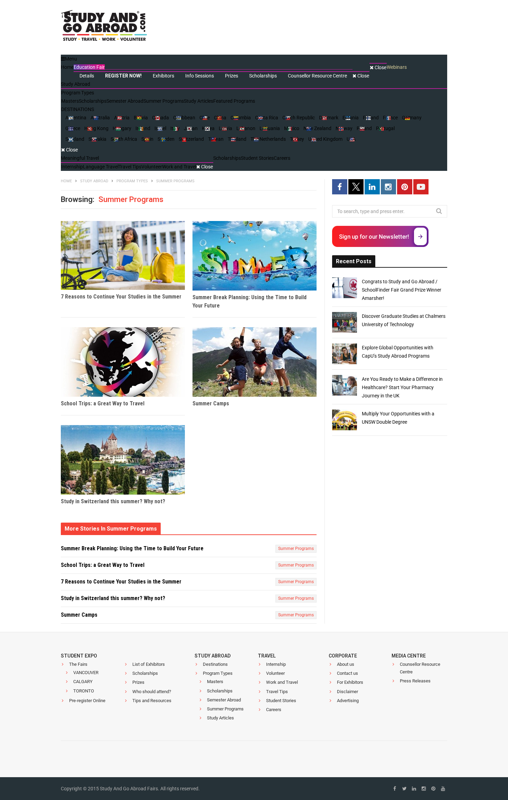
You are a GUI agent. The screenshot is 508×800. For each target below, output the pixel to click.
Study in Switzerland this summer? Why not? (113, 501)
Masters (215, 681)
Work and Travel (282, 682)
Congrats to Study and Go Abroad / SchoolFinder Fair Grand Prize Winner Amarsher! (401, 290)
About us (345, 664)
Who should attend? (151, 691)
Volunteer (275, 673)
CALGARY (83, 681)
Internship (276, 664)
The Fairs (78, 664)
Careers (273, 709)
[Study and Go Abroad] (104, 28)
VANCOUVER (85, 672)
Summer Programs (296, 548)
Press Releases (415, 680)
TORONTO (83, 690)
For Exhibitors (350, 682)
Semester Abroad (224, 699)
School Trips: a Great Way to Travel (102, 403)
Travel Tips (277, 691)
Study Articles (220, 717)
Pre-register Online (87, 700)
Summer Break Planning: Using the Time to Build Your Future (249, 301)
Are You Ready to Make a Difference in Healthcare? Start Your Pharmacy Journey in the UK (402, 387)
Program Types (218, 673)
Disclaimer (347, 691)
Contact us (347, 673)
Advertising (348, 700)
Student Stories (281, 700)
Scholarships (145, 673)
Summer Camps (210, 403)
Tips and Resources (151, 700)
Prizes (138, 682)
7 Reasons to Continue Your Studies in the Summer (121, 296)
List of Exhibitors (148, 664)
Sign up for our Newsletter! (374, 236)
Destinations (215, 664)
